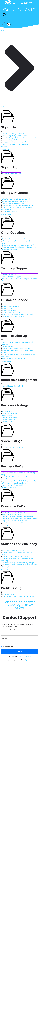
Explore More (5, 149)
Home (3, 30)
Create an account (25, 656)
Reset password (27, 660)
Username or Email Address (10, 630)
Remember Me (7, 647)
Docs (2, 106)
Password (4, 638)
